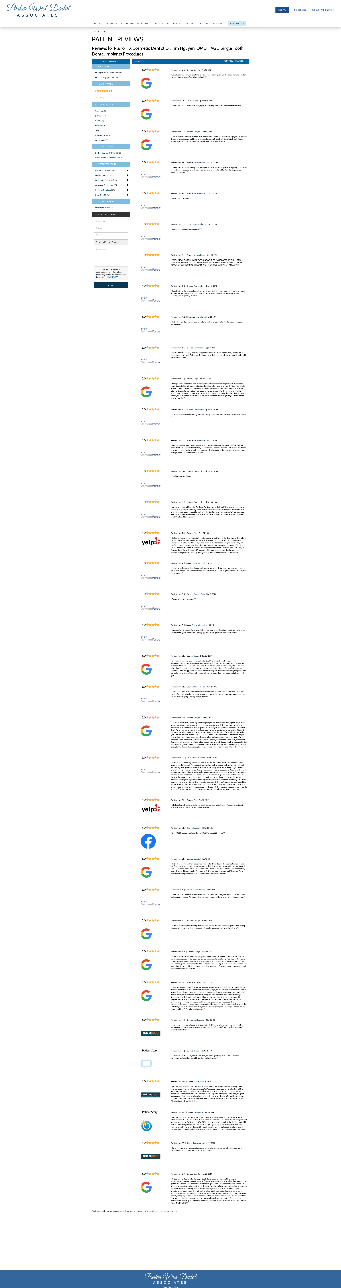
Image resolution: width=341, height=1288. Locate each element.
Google (98, 121)
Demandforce (101, 135)
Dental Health (100, 195)
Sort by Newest (233, 61)
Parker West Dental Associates (107, 158)
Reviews (177, 23)
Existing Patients (214, 23)
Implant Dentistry (102, 175)
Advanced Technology (104, 185)
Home (97, 23)
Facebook (99, 125)
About (129, 23)
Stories (99, 97)
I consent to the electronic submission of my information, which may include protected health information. (111, 273)
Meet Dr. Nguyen (113, 23)
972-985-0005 (300, 10)
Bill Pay (282, 10)
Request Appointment (323, 10)
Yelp (97, 130)
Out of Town (193, 23)
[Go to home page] (38, 10)
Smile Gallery (162, 23)
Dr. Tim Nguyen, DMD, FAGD (106, 153)
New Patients (237, 23)
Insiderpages (100, 140)
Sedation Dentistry (103, 190)
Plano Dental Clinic (103, 207)
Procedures (144, 23)
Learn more (112, 277)
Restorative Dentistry (104, 180)
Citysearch (99, 111)
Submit (111, 285)
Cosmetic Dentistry (103, 170)
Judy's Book (99, 116)
